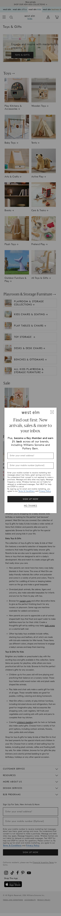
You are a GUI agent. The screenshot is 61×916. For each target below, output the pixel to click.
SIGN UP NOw (30, 499)
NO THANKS (30, 505)
